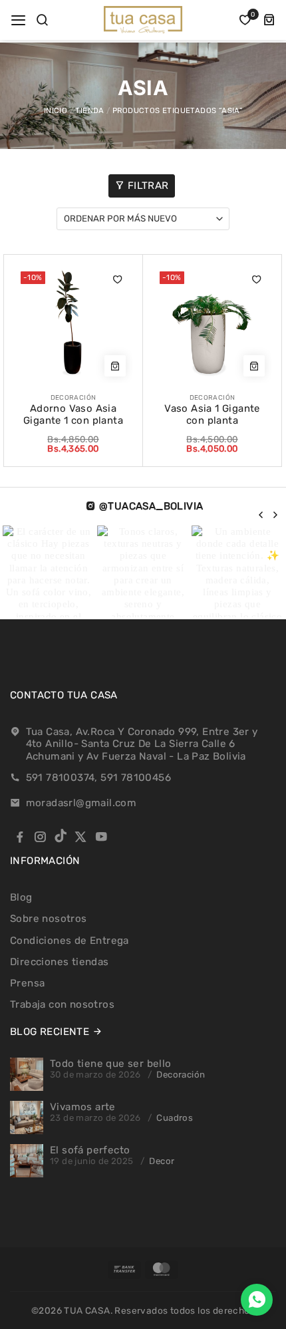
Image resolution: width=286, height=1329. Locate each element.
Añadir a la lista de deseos (118, 279)
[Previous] (261, 515)
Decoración (180, 1075)
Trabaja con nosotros (62, 1004)
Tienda (89, 110)
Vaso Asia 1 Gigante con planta (212, 414)
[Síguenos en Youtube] (101, 836)
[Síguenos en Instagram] (40, 836)
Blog (21, 897)
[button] (18, 20)
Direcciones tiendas (59, 962)
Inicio (55, 110)
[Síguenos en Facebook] (20, 836)
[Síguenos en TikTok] (60, 836)
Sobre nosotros (48, 919)
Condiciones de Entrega (69, 941)
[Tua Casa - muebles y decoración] (143, 19)
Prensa (27, 983)
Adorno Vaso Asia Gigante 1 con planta (73, 414)
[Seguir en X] (80, 836)
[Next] (275, 515)
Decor (161, 1161)
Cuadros (174, 1118)
